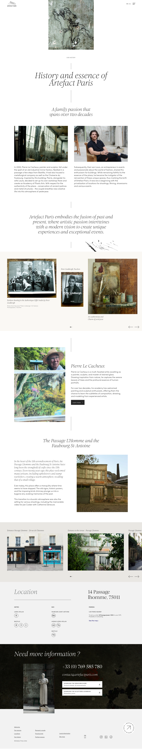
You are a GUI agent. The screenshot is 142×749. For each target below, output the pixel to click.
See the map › (94, 621)
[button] (130, 3)
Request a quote (40, 730)
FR (127, 4)
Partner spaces (40, 737)
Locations (17, 734)
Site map (62, 737)
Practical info (39, 734)
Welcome (17, 727)
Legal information (64, 733)
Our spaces (17, 730)
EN (130, 4)
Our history (17, 737)
